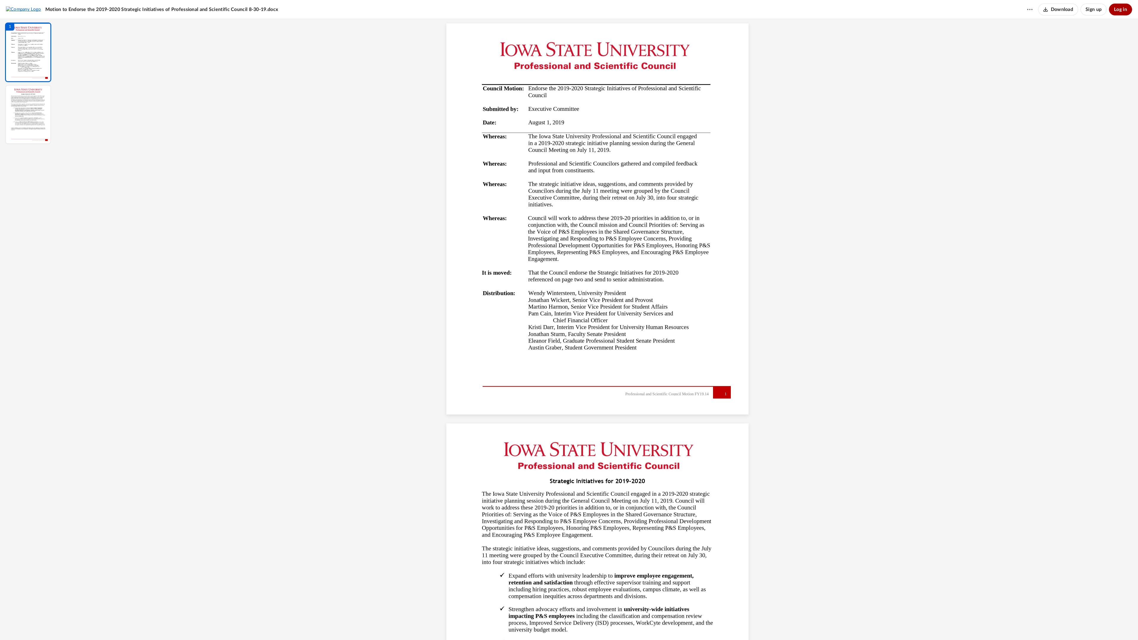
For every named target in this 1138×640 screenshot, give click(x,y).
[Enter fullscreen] (652, 625)
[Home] (23, 9)
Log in (1120, 9)
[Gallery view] (641, 625)
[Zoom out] (598, 625)
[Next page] (585, 625)
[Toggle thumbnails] (543, 625)
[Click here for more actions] (1030, 9)
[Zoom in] (618, 625)
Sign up (1094, 9)
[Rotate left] (630, 625)
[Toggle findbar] (553, 625)
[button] (28, 52)
